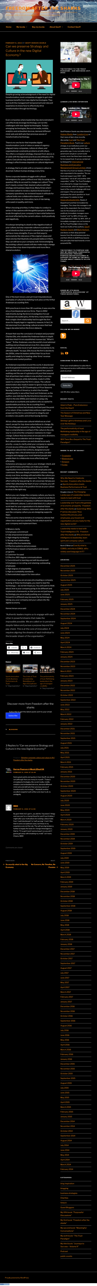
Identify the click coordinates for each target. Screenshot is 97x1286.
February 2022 (66, 719)
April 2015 (65, 1102)
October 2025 (66, 575)
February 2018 (66, 939)
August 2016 (66, 1026)
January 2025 (66, 604)
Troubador (66, 456)
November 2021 (67, 733)
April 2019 (65, 872)
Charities (64, 1198)
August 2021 (66, 743)
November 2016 (67, 1011)
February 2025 (66, 599)
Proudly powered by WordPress (17, 1278)
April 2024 (65, 642)
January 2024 (66, 657)
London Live (82, 134)
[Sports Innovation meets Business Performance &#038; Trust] (13, 668)
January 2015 (66, 1117)
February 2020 (67, 824)
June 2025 (65, 594)
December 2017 (67, 949)
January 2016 (66, 1059)
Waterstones (67, 459)
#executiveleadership (69, 200)
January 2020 (66, 829)
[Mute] (84, 91)
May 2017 (64, 982)
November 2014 (67, 1126)
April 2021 (65, 757)
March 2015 (65, 1107)
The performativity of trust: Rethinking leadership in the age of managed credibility (47, 681)
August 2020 (66, 796)
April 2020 (65, 815)
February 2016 (66, 1054)
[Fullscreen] (88, 91)
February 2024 (66, 652)
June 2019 (64, 863)
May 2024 (64, 638)
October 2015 (66, 1073)
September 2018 (67, 906)
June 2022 (65, 705)
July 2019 (64, 858)
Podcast (64, 1251)
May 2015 (64, 1097)
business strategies (68, 1193)
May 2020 (65, 810)
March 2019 (65, 877)
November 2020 (67, 781)
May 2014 (64, 1155)
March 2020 (65, 820)
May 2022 (64, 709)
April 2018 (65, 930)
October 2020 (66, 786)
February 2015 (66, 1112)
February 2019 (66, 882)
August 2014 (66, 1140)
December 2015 (67, 1064)
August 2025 (66, 585)
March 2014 (65, 1164)
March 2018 (65, 934)
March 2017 (65, 992)
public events (66, 1256)
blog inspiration (67, 1183)
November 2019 (67, 839)
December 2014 (67, 1121)
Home (8, 27)
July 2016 (64, 1030)
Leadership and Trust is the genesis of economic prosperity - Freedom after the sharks (75, 506)
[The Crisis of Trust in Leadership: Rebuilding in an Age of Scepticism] (30, 668)
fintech (63, 1203)
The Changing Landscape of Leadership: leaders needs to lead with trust (75, 495)
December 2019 (67, 834)
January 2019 (66, 887)
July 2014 (64, 1145)
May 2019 (64, 867)
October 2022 (66, 695)
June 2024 (65, 633)
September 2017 (67, 963)
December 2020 (67, 776)
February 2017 (66, 997)
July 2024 (64, 628)
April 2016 (65, 1045)
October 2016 (66, 1016)
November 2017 (67, 954)
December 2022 (67, 685)
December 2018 (67, 891)
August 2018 (66, 911)
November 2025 (67, 570)
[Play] (63, 91)
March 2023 (65, 671)
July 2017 (64, 973)
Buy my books (38, 27)
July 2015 (64, 1088)
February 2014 (66, 1169)
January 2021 (66, 772)
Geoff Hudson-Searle (35, 43)
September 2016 (67, 1021)
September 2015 (67, 1078)
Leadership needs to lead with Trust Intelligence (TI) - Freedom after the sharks (74, 531)
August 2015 (66, 1083)
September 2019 (67, 848)
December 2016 (67, 1006)
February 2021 (66, 767)
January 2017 (66, 1002)
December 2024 (67, 609)
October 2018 (66, 901)
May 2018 (64, 925)
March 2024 (65, 647)
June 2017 (64, 978)
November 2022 (67, 690)
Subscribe (13, 715)
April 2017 (65, 987)
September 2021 (67, 738)
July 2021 (64, 748)
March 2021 (65, 762)
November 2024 (67, 614)
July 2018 (64, 915)
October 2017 (66, 958)
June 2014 (64, 1150)
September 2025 (68, 580)
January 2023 (66, 681)
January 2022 (66, 724)
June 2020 (65, 805)
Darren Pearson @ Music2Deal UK (28, 769)
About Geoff (55, 27)
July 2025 (64, 590)
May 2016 (64, 1040)
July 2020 (64, 800)
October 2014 (66, 1131)
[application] (75, 85)
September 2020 (68, 791)
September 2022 (68, 700)
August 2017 (66, 968)
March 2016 (65, 1050)
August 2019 (66, 853)
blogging (13, 729)
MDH (15, 806)
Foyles (64, 465)
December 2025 (67, 566)
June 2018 (64, 920)
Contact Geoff (74, 27)
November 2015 (67, 1069)
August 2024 (66, 623)
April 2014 (65, 1160)
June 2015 (64, 1093)
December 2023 (67, 661)
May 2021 (64, 753)
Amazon (65, 462)
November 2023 (67, 666)
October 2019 (66, 844)
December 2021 (67, 729)
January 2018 (66, 944)
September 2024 (68, 618)
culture (87, 143)
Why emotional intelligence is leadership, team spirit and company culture (75, 538)
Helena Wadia (66, 134)
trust (71, 140)
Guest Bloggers (67, 1207)
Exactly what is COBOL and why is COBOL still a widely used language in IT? (74, 548)
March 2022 (65, 714)
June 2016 (64, 1035)
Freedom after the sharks (43, 8)
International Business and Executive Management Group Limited (72, 165)
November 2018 (67, 896)
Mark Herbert (83, 230)
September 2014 (67, 1136)
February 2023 (66, 676)
